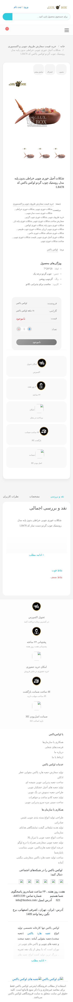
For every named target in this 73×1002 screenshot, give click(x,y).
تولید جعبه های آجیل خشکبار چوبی (45, 787)
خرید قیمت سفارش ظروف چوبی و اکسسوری (32, 46)
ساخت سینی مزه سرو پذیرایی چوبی (44, 802)
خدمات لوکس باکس (52, 764)
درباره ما (58, 752)
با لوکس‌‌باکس (56, 734)
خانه (62, 46)
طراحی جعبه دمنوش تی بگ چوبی (45, 792)
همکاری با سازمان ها (52, 809)
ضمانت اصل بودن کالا (35, 459)
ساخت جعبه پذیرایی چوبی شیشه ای (44, 782)
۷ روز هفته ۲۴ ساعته (34, 391)
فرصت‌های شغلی (54, 747)
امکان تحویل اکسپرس (33, 368)
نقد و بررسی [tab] (57, 496)
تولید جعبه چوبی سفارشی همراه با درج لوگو (40, 842)
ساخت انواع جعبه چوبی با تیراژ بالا (45, 837)
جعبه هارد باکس (38, 933)
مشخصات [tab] (34, 496)
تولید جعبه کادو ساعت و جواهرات (46, 797)
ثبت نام (17, 7)
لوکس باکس (52, 249)
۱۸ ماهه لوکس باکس (25, 310)
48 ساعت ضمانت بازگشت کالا (33, 436)
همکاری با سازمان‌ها (53, 742)
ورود (26, 7)
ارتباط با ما (57, 757)
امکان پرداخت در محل (36, 414)
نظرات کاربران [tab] (11, 496)
